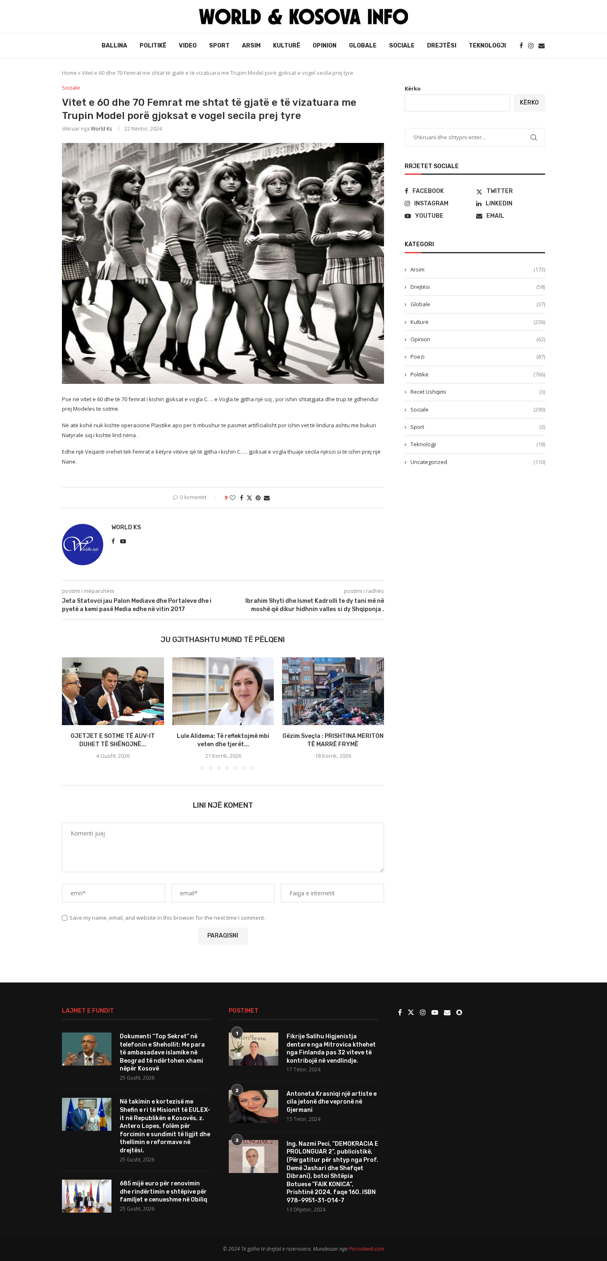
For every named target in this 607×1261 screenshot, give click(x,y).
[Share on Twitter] (249, 498)
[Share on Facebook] (241, 498)
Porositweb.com (366, 1248)
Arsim (251, 45)
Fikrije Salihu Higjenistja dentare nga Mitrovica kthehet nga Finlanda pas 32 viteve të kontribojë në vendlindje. (331, 1048)
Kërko (413, 88)
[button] (73, 713)
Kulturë (286, 45)
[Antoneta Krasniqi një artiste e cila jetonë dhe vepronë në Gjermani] (253, 1106)
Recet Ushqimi (477, 391)
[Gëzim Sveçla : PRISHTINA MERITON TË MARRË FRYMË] (333, 691)
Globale (363, 45)
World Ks (101, 128)
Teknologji (487, 45)
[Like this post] (232, 498)
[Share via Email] (267, 498)
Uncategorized (477, 462)
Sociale (402, 45)
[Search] (541, 16)
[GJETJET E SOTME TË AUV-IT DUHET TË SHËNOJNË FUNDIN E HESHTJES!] (113, 691)
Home (69, 72)
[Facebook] (521, 45)
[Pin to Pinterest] (258, 498)
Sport (219, 45)
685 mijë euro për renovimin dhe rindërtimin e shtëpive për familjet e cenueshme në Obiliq (163, 1191)
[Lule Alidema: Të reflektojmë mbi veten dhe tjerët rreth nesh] (223, 691)
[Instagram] (531, 45)
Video (188, 45)
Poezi (477, 356)
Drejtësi (441, 45)
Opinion (325, 45)
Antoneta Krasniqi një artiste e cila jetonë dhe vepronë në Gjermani (332, 1101)
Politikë (153, 45)
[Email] (541, 45)
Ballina (114, 45)
